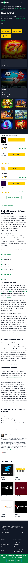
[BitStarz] (3, 140)
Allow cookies (10, 560)
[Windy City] (7, 114)
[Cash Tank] (7, 103)
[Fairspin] (3, 168)
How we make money (4, 549)
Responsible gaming (18, 549)
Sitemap (15, 546)
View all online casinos (13, 197)
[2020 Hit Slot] (21, 124)
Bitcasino (4, 188)
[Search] (22, 2)
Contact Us (3, 542)
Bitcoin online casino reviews (15, 377)
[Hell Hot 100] (14, 49)
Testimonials (4, 546)
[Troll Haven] (21, 114)
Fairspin (7, 36)
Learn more (3, 480)
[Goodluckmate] (5, 2)
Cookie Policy (20, 557)
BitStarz (7, 31)
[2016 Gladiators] (14, 78)
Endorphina (6, 63)
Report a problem (5, 544)
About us (3, 539)
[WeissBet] (3, 154)
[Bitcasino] (3, 183)
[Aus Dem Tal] (21, 103)
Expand (3, 23)
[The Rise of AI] (7, 124)
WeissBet (18, 31)
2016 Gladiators (6, 89)
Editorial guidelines (17, 551)
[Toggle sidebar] (25, 2)
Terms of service (17, 539)
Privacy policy (16, 542)
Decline (19, 560)
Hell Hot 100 (5, 61)
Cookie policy (16, 544)
